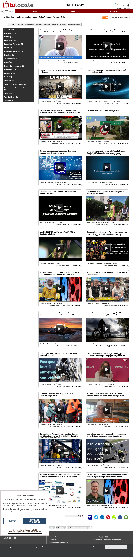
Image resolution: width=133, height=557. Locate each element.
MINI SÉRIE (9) (9, 62)
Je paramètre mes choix (115, 547)
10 (70, 528)
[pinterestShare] (108, 517)
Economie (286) (10, 40)
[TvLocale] (18, 4)
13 (79, 528)
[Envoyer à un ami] (126, 517)
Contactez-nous (55, 537)
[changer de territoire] (116, 5)
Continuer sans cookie (34, 521)
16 (89, 528)
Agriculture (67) (10, 33)
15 (86, 528)
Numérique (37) (10, 70)
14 (83, 528)
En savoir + (54, 540)
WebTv (73, 11)
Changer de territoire (124, 8)
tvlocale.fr (9, 537)
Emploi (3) (8, 48)
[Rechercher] (122, 5)
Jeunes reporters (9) (11, 59)
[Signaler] (84, 517)
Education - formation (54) (13, 44)
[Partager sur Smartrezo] (90, 517)
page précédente (122, 17)
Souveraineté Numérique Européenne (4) (18, 89)
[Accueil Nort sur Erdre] (2, 11)
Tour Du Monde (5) (11, 97)
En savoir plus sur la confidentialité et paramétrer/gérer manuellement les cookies (24, 531)
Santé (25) (8, 77)
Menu (11, 11)
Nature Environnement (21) (14, 66)
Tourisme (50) (9, 101)
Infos (100, 537)
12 (76, 528)
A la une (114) (9, 29)
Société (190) (9, 81)
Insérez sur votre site (72, 516)
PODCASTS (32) (10, 73)
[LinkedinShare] (102, 517)
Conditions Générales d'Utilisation (107, 540)
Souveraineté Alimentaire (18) (15, 84)
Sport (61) (8, 93)
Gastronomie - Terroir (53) (13, 51)
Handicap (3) (9, 55)
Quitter (12, 521)
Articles (34, 11)
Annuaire (113, 11)
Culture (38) (8, 37)
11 (73, 528)
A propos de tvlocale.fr (58, 543)
